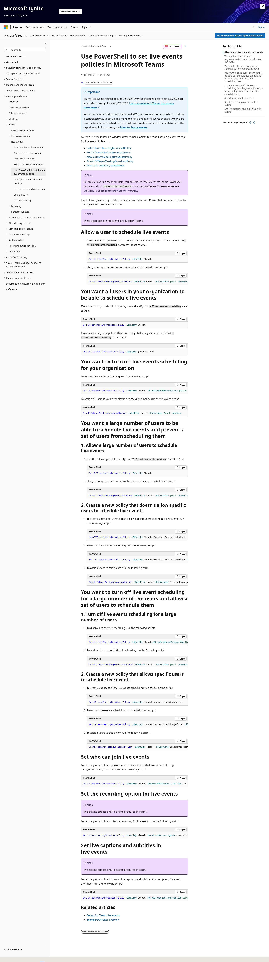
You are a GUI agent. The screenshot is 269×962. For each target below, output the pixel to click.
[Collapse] (45, 43)
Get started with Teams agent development (240, 35)
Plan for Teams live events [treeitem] (27, 153)
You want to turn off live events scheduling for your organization (241, 67)
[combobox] (25, 49)
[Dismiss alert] (262, 6)
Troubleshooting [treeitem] (22, 200)
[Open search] (253, 27)
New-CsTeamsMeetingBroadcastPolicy (109, 157)
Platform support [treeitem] (20, 211)
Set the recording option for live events (241, 103)
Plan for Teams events (133, 127)
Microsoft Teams (99, 46)
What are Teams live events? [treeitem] (28, 147)
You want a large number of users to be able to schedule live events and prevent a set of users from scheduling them (243, 77)
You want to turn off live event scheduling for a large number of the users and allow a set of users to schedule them (243, 89)
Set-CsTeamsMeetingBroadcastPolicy (108, 152)
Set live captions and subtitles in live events (243, 110)
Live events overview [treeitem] (24, 158)
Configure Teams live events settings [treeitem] (28, 181)
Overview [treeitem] (13, 101)
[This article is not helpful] (254, 122)
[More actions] (185, 46)
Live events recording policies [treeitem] (29, 188)
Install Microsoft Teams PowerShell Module (110, 190)
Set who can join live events (238, 97)
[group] (137, 559)
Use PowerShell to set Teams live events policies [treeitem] (29, 172)
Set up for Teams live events (103, 915)
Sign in (261, 27)
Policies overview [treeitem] (17, 113)
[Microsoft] (6, 27)
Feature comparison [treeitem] (19, 107)
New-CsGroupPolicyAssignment (105, 165)
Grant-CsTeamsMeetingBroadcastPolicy (110, 161)
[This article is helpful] (250, 122)
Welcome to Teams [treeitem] (16, 56)
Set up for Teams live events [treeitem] (28, 164)
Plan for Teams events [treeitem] (22, 130)
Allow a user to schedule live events (243, 52)
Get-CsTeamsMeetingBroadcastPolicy (109, 148)
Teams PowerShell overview (103, 919)
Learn (84, 46)
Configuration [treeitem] (21, 194)
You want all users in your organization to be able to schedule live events (243, 59)
